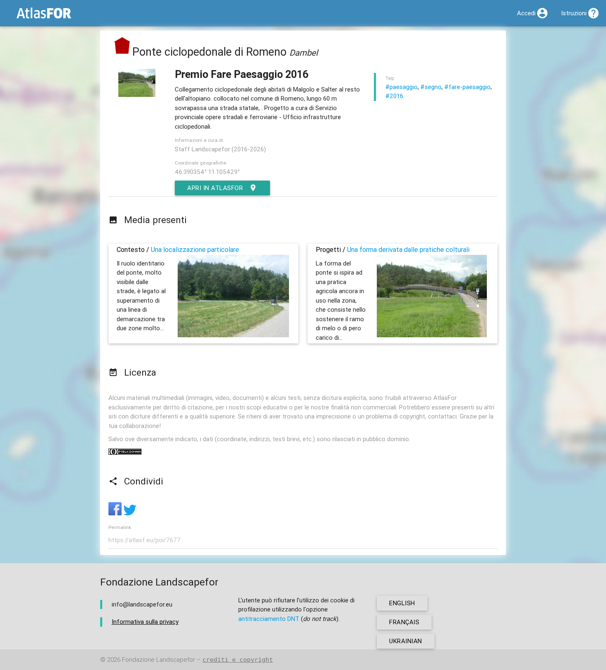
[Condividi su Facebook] (115, 513)
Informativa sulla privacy (145, 621)
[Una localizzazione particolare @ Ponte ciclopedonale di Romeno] (233, 335)
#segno (431, 87)
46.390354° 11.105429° (207, 172)
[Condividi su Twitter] (129, 513)
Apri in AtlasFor (215, 188)
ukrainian (405, 641)
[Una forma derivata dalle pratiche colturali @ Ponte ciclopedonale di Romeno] (432, 335)
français (404, 622)
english (402, 603)
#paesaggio (401, 87)
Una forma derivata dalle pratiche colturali (408, 249)
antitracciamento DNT (268, 619)
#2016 (394, 96)
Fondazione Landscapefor (158, 659)
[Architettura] (122, 52)
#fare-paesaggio (467, 87)
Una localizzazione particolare (195, 249)
